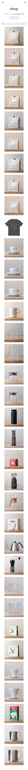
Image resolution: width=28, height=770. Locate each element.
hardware (23, 23)
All (3, 23)
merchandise (15, 23)
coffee (7, 23)
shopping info (14, 17)
